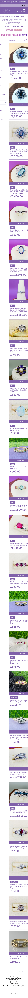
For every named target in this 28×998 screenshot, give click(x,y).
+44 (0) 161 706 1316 (14, 983)
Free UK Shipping (8, 23)
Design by (11, 995)
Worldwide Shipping (19, 23)
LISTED (22, 17)
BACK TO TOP (21, 12)
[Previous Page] (16, 971)
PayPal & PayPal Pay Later (9, 21)
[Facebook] (22, 5)
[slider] (5, 92)
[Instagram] (24, 5)
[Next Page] (26, 971)
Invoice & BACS (22, 21)
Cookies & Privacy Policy (19, 985)
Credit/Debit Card (12, 19)
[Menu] (23, 9)
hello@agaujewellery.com (14, 982)
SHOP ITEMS (6, 17)
